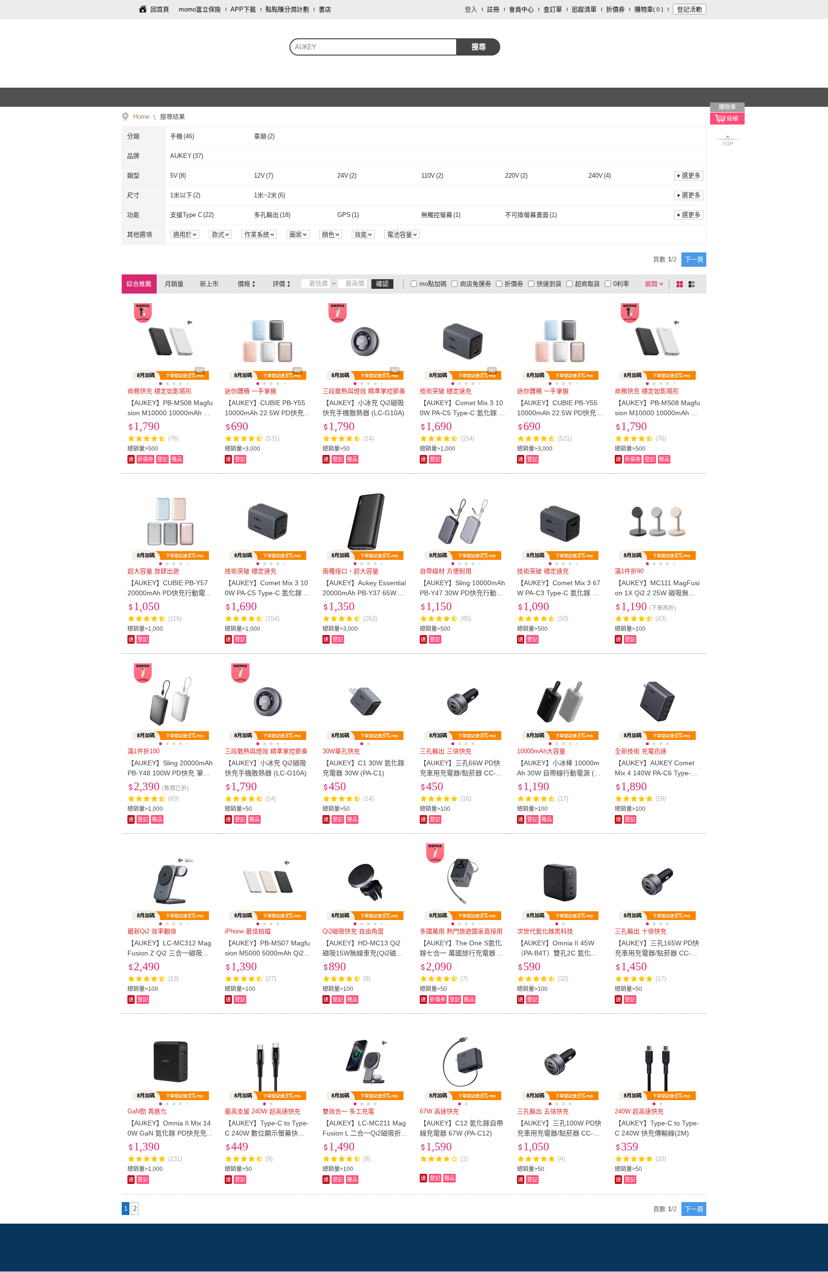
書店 (325, 9)
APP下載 (243, 9)
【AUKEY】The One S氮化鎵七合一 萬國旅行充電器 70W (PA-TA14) (462, 953)
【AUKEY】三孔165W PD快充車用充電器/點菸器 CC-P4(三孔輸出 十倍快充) (657, 953)
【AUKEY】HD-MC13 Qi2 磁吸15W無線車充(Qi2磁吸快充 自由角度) (362, 953)
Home (141, 116)
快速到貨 (549, 283)
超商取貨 (587, 283)
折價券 (615, 9)
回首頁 (159, 9)
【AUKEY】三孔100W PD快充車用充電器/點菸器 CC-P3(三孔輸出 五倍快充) (559, 1133)
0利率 (621, 283)
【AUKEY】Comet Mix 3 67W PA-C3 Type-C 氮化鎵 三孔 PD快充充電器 (558, 593)
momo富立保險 (200, 9)
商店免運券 (475, 283)
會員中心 (521, 9)
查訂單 (552, 9)
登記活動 (689, 9)
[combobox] (373, 47)
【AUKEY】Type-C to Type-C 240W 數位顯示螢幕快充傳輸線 (267, 1133)
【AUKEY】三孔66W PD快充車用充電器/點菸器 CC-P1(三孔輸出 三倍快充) (462, 773)
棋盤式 (681, 284)
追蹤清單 (584, 9)
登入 (471, 9)
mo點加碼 (433, 283)
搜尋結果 (171, 116)
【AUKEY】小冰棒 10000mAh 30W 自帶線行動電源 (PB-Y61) (560, 773)
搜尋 (479, 47)
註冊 (493, 9)
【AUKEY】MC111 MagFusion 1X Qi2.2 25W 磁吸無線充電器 (657, 593)
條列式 (693, 284)
